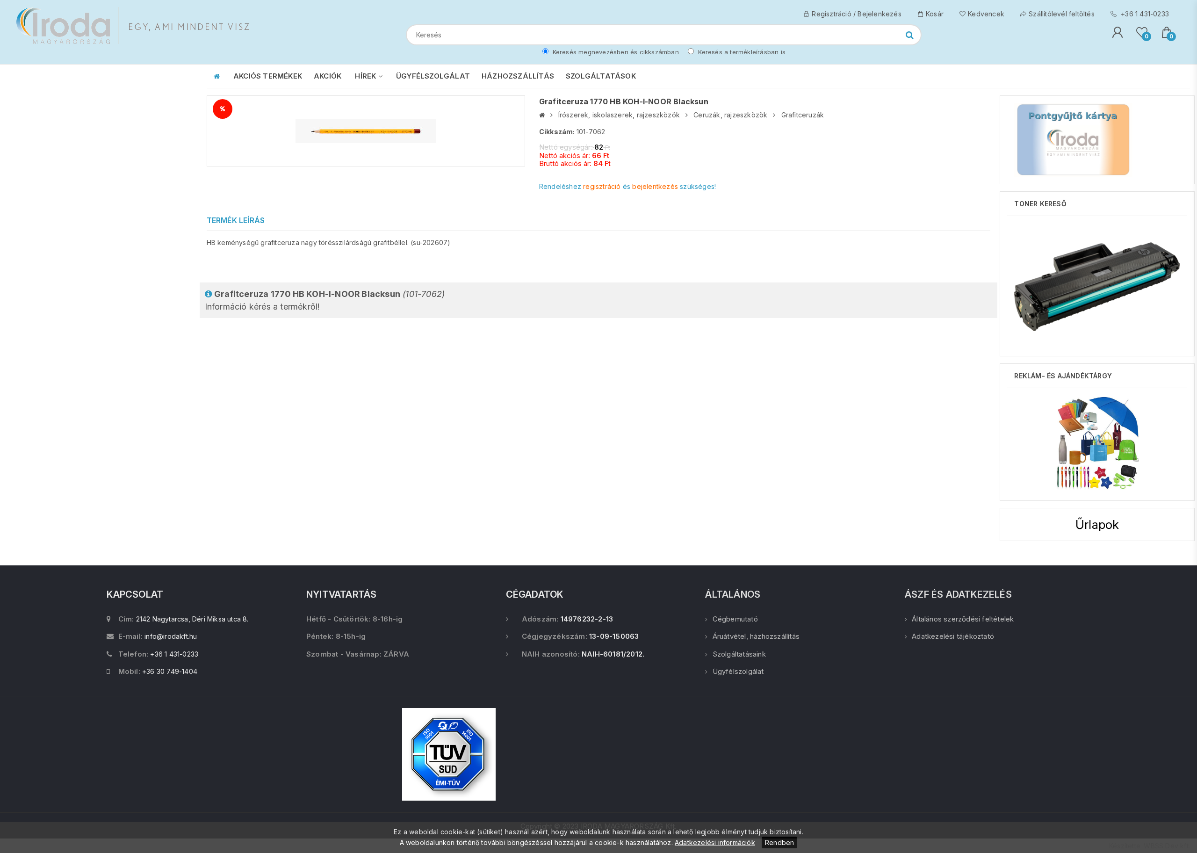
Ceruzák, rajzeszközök (730, 115)
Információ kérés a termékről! (325, 300)
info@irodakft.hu (170, 636)
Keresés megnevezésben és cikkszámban (615, 52)
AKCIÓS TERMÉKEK (267, 76)
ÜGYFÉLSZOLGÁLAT (433, 76)
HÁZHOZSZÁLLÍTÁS (518, 76)
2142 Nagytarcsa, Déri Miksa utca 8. (192, 619)
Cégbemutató (735, 618)
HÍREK (366, 76)
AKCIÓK (327, 76)
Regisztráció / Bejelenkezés (856, 14)
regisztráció (601, 186)
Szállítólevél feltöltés (1062, 14)
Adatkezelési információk (715, 842)
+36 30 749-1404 (169, 671)
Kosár (935, 14)
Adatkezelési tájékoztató (953, 636)
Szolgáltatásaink (739, 654)
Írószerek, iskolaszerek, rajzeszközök (619, 115)
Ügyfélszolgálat (738, 671)
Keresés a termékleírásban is (741, 52)
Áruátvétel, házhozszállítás (756, 636)
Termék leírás (236, 220)
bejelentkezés (655, 186)
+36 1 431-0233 (1144, 14)
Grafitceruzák (802, 115)
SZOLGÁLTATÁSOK (601, 76)
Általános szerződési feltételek (963, 618)
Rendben (779, 842)
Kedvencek (986, 14)
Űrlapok (1097, 524)
